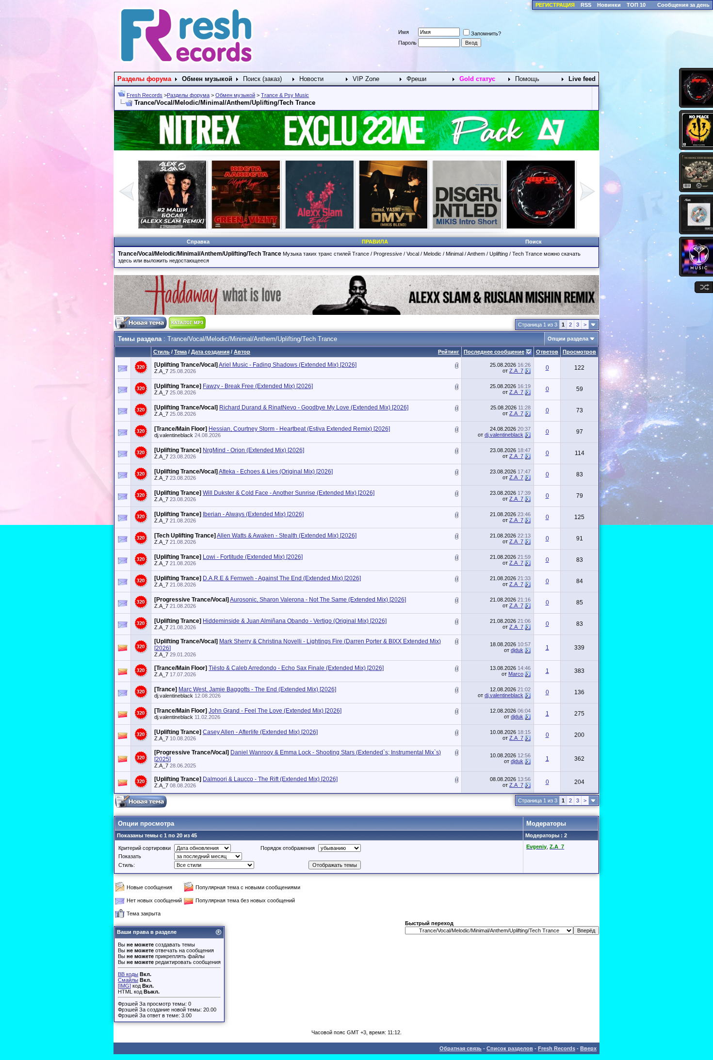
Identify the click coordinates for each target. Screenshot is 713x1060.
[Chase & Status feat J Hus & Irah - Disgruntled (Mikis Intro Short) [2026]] (246, 226)
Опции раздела (568, 339)
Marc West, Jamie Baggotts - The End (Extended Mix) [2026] (257, 689)
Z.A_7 (161, 371)
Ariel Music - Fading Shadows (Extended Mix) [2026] (287, 364)
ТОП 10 (636, 5)
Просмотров (579, 352)
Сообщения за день (683, 5)
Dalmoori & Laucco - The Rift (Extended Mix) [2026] (270, 779)
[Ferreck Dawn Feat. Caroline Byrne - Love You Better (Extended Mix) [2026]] (541, 226)
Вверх (588, 1048)
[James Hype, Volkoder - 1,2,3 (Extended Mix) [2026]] (393, 226)
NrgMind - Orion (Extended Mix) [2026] (253, 450)
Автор (242, 352)
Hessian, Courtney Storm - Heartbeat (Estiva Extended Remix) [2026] (299, 428)
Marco (515, 674)
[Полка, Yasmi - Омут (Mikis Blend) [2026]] (172, 226)
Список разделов (509, 1048)
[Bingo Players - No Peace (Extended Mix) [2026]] (467, 226)
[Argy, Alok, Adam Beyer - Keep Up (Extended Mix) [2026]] (320, 226)
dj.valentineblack (173, 435)
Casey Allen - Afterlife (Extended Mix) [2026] (260, 732)
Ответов (547, 352)
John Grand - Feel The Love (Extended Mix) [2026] (275, 710)
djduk (517, 650)
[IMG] (124, 986)
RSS (586, 5)
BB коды (128, 974)
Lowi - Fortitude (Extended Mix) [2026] (253, 557)
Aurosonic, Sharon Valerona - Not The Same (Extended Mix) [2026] (318, 599)
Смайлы (128, 980)
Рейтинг (448, 352)
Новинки (609, 5)
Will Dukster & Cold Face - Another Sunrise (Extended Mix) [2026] (288, 492)
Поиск (533, 242)
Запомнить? (486, 33)
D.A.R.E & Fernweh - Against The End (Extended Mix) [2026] (282, 578)
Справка (198, 242)
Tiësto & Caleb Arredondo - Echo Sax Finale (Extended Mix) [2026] (296, 668)
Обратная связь (460, 1048)
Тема (180, 352)
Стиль (161, 352)
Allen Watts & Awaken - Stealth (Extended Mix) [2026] (286, 535)
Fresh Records (144, 95)
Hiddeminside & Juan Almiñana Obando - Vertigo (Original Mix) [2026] (295, 621)
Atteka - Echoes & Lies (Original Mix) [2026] (276, 471)
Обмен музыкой (235, 95)
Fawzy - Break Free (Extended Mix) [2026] (258, 386)
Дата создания (210, 352)
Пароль (407, 43)
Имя (403, 32)
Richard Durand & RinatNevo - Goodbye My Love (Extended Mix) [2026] (313, 407)
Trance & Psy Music (285, 95)
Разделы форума (188, 95)
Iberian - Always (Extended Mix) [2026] (253, 514)
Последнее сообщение (494, 352)
